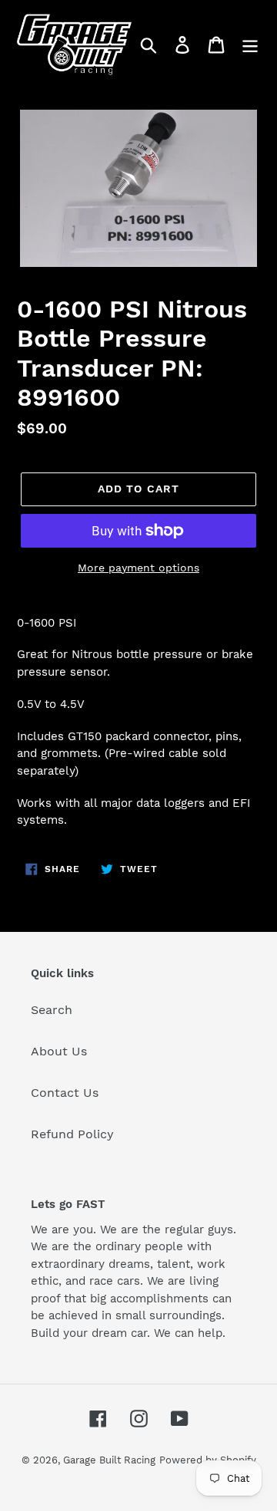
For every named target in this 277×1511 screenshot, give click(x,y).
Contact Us (64, 1092)
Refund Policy (72, 1134)
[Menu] (250, 45)
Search (51, 1009)
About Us (59, 1051)
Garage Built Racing (109, 1460)
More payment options (138, 567)
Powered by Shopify (207, 1460)
